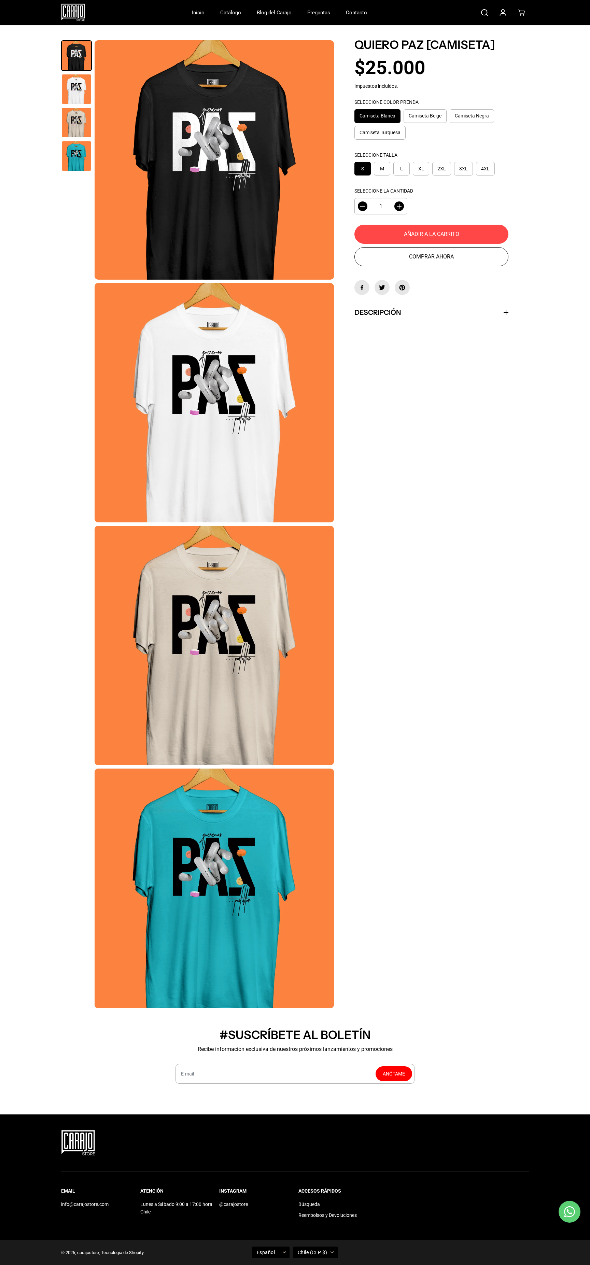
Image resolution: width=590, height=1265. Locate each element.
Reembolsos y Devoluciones (327, 1215)
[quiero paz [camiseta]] (214, 160)
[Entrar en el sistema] (502, 12)
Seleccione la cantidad (383, 191)
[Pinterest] (402, 287)
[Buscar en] (484, 12)
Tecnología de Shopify (122, 1252)
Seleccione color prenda (386, 102)
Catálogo (230, 13)
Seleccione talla (375, 155)
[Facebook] (361, 287)
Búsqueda (309, 1204)
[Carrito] (521, 12)
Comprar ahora (431, 256)
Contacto (356, 13)
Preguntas (318, 13)
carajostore (88, 1252)
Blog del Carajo (274, 13)
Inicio (198, 13)
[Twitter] (382, 287)
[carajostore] (73, 12)
